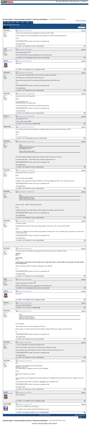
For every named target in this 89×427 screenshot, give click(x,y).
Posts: (18, 46)
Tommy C (6, 116)
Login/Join (82, 24)
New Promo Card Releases (40, 19)
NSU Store (65, 1)
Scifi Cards (7, 30)
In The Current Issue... (74, 1)
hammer (6, 60)
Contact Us (84, 1)
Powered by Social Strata (44, 414)
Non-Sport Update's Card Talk (23, 19)
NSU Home (59, 1)
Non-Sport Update (7, 19)
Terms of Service (52, 423)
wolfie (5, 49)
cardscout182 (7, 403)
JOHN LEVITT (7, 126)
